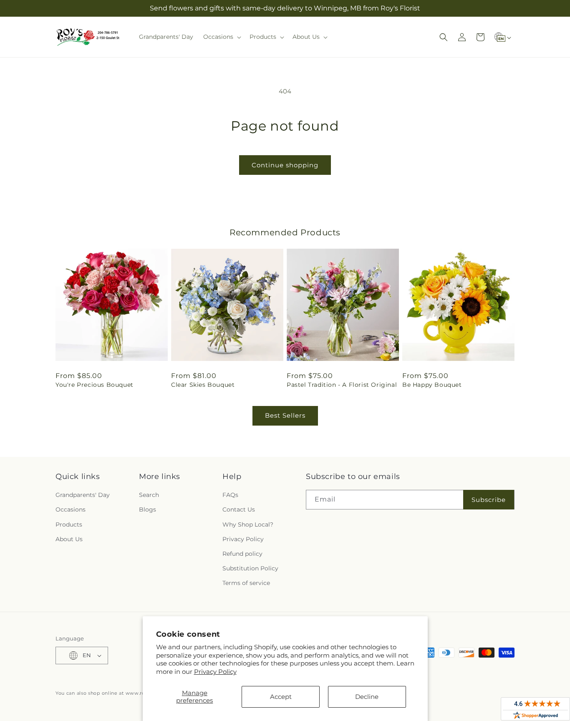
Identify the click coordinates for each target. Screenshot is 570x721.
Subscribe (489, 500)
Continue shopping (285, 165)
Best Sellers (285, 415)
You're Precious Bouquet (94, 384)
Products (68, 524)
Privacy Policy (215, 672)
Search (149, 495)
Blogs (147, 509)
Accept (281, 697)
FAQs (230, 495)
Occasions (70, 509)
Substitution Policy (250, 568)
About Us (69, 539)
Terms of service (246, 583)
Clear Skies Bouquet (203, 384)
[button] (221, 36)
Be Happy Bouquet (432, 384)
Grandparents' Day (82, 495)
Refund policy (242, 553)
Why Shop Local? (247, 524)
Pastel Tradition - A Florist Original (342, 384)
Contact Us (238, 509)
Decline (366, 697)
